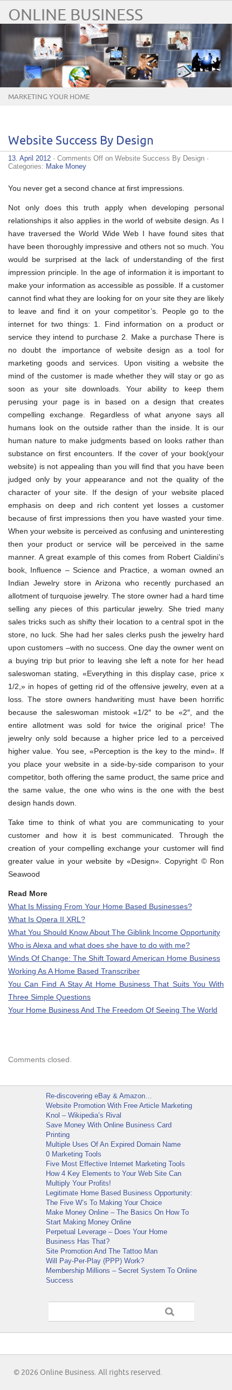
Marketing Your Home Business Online (49, 105)
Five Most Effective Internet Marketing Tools (115, 1164)
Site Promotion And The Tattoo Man (102, 1251)
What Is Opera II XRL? (46, 919)
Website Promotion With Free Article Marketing (119, 1106)
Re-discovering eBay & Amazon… (99, 1096)
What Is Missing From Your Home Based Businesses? (100, 906)
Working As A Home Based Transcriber (74, 971)
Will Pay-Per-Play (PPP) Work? (95, 1261)
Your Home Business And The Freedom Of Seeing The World (112, 1010)
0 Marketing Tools (73, 1154)
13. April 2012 (29, 158)
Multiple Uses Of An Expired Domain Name (113, 1144)
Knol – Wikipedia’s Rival (83, 1115)
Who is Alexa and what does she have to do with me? (99, 945)
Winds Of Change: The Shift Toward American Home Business (114, 958)
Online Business (75, 15)
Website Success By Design (81, 141)
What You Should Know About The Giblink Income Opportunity (114, 932)
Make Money (66, 166)
